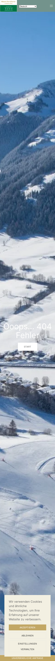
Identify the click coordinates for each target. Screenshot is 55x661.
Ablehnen (28, 635)
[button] (51, 6)
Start (27, 346)
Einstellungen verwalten (27, 646)
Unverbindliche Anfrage (27, 658)
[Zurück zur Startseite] (8, 6)
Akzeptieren (27, 627)
